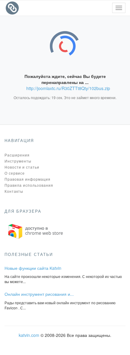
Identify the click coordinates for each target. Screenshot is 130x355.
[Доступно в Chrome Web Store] (36, 231)
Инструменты (18, 160)
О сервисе (15, 173)
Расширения (17, 154)
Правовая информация (27, 179)
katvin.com (29, 335)
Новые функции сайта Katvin (33, 268)
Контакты (14, 191)
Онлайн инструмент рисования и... (39, 294)
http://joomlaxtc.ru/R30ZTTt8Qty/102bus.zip (68, 88)
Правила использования (29, 185)
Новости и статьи (22, 166)
